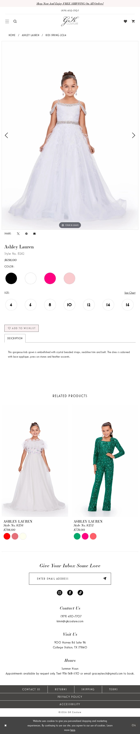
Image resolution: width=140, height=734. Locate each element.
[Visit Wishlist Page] (125, 21)
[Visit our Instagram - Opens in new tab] (60, 592)
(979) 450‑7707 (71, 616)
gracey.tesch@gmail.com (107, 673)
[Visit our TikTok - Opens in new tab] (80, 592)
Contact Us (31, 689)
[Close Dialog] (5, 725)
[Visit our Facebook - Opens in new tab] (70, 592)
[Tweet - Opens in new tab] (18, 233)
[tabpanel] (70, 135)
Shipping (88, 689)
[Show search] (15, 21)
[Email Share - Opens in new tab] (34, 233)
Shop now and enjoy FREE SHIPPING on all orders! (70, 3)
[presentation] (35, 460)
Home (12, 35)
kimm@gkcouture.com (70, 621)
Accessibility (70, 704)
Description (15, 338)
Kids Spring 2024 (56, 35)
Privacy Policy (70, 696)
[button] (7, 21)
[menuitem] (7, 21)
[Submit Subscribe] (103, 579)
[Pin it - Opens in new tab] (26, 233)
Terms (113, 689)
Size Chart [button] (130, 292)
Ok (134, 725)
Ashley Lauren (30, 35)
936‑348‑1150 (70, 673)
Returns (61, 689)
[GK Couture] (70, 21)
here (72, 729)
